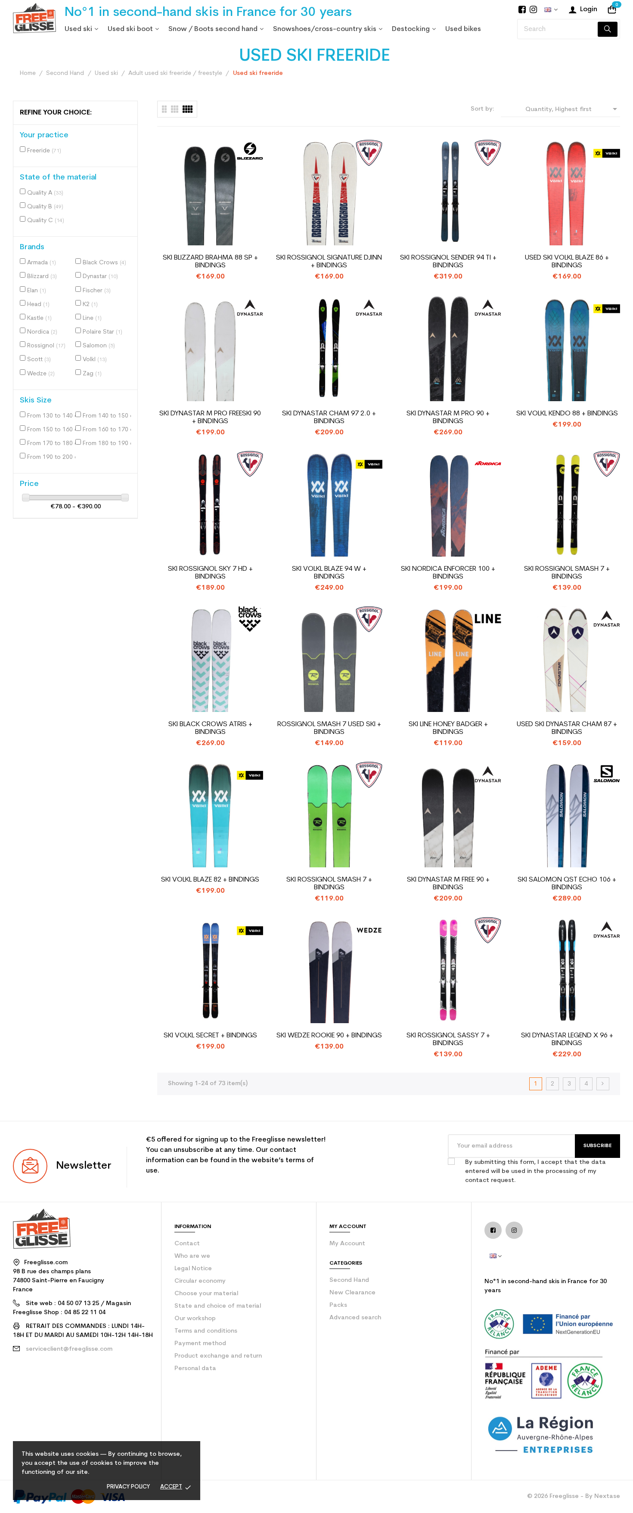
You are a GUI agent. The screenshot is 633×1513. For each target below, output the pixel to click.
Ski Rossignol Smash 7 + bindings (567, 573)
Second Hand (349, 1280)
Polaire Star (102, 332)
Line (92, 318)
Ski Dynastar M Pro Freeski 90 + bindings (210, 417)
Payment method (200, 1343)
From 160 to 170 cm (108, 430)
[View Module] (187, 109)
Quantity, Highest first (572, 109)
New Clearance (352, 1293)
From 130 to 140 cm (53, 416)
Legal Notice (193, 1268)
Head (38, 304)
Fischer (97, 291)
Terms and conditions (205, 1331)
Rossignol (46, 346)
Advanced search (355, 1318)
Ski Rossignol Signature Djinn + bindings (329, 261)
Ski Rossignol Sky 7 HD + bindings (210, 573)
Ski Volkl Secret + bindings (210, 1035)
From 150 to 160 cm (53, 430)
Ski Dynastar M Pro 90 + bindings (448, 417)
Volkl (95, 359)
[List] (164, 109)
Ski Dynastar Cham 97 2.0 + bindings (329, 417)
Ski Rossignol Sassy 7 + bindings (448, 1039)
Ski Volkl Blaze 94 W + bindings (329, 573)
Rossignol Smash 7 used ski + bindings (329, 728)
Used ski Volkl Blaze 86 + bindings (567, 261)
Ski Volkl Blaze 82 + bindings (210, 879)
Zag (92, 374)
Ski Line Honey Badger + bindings (448, 728)
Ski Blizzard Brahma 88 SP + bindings (210, 261)
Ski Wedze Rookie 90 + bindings (329, 1035)
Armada (41, 263)
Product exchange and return (218, 1356)
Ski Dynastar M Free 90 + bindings (448, 883)
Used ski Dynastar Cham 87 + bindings (567, 728)
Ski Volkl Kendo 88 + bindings (567, 413)
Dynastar (100, 276)
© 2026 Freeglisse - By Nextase (573, 1496)
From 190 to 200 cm (53, 457)
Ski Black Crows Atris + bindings (210, 728)
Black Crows (104, 263)
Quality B (45, 207)
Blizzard (42, 276)
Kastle (39, 318)
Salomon (99, 346)
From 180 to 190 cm (108, 443)
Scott (39, 359)
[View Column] (174, 109)
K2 (90, 304)
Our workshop (195, 1318)
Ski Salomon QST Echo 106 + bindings (567, 883)
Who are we (192, 1256)
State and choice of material (217, 1306)
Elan (36, 291)
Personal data (195, 1368)
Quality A (45, 193)
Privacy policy (128, 1487)
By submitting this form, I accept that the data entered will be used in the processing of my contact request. (535, 1171)
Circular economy (200, 1281)
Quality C (45, 220)
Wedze (41, 374)
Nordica (42, 332)
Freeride (44, 151)
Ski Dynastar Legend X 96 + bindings (567, 1039)
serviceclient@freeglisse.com (69, 1349)
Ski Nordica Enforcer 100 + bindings (448, 573)
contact (187, 1244)
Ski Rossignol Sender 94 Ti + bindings (448, 261)
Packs (338, 1305)
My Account (347, 1244)
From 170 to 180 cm (53, 443)
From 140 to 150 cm (108, 416)
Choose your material (206, 1293)
